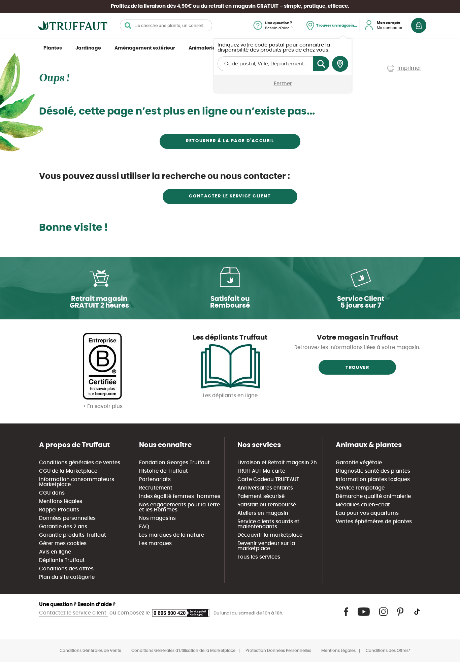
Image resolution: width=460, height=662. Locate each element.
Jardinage (88, 48)
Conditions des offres (66, 568)
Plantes (52, 48)
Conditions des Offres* (388, 651)
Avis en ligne (55, 552)
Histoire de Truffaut (163, 471)
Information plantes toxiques (373, 479)
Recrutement (155, 488)
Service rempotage (360, 488)
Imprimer (409, 68)
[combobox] (166, 25)
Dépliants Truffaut (62, 560)
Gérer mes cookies (63, 543)
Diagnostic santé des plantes (373, 471)
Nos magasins (157, 518)
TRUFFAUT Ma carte (261, 471)
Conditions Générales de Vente (90, 651)
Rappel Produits (59, 509)
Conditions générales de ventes (79, 462)
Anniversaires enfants (265, 488)
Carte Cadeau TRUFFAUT (268, 479)
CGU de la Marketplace (68, 471)
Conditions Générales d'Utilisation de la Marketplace (183, 651)
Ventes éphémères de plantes (374, 521)
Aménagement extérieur (144, 48)
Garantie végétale (359, 462)
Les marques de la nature (171, 535)
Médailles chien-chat (363, 504)
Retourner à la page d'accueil (230, 141)
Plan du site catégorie (67, 577)
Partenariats (155, 479)
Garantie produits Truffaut (72, 535)
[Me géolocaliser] (340, 64)
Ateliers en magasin (262, 513)
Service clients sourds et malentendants (268, 524)
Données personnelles (67, 518)
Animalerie (202, 48)
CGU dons (52, 493)
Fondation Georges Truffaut (174, 462)
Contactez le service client (73, 613)
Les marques (155, 543)
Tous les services (258, 557)
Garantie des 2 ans (63, 526)
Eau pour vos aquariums (367, 513)
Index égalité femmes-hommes (179, 496)
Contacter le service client (230, 196)
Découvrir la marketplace (269, 535)
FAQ (144, 526)
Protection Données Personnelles (278, 651)
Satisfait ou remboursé (266, 504)
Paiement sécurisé (261, 496)
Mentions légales (60, 501)
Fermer (283, 83)
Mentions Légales (338, 651)
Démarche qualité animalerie (373, 496)
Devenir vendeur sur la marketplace (266, 546)
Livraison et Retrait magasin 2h (277, 462)
